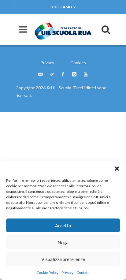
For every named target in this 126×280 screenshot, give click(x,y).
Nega (63, 242)
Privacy (67, 272)
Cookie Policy (47, 272)
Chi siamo (62, 7)
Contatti (83, 272)
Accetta (63, 225)
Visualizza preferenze (63, 259)
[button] (117, 169)
